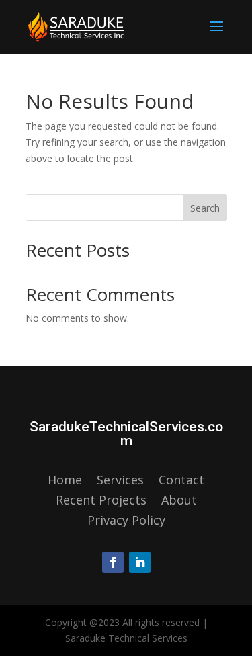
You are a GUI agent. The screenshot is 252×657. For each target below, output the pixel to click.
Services (120, 481)
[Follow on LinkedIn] (140, 562)
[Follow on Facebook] (113, 562)
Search (205, 208)
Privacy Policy (126, 521)
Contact (181, 481)
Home (65, 481)
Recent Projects (101, 501)
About (179, 501)
